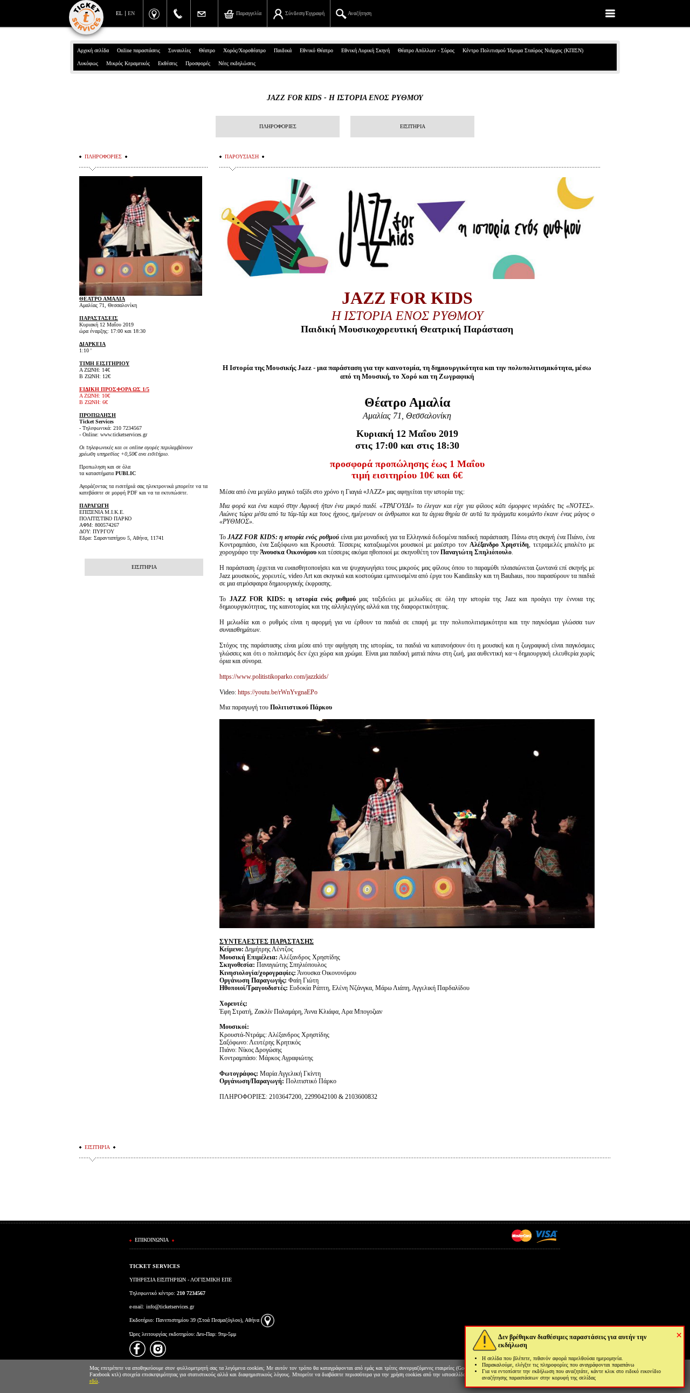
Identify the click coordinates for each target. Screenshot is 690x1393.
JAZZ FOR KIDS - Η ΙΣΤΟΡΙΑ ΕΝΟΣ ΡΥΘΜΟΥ (345, 98)
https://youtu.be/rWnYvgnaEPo (278, 692)
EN (131, 13)
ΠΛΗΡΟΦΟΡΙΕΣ (277, 126)
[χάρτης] (267, 1320)
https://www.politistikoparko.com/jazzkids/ (273, 676)
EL (119, 13)
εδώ (93, 1381)
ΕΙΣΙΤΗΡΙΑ (412, 126)
